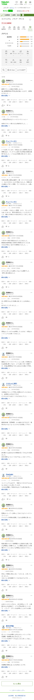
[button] (8, 81)
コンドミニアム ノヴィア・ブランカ (13, 19)
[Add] (30, 20)
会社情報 (11, 695)
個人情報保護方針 (20, 695)
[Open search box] (4, 70)
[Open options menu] (31, 80)
